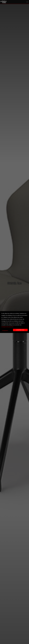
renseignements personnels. (7, 326)
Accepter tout (20, 329)
